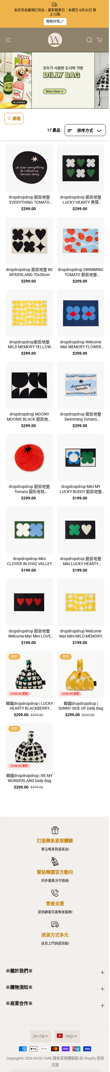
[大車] (99, 40)
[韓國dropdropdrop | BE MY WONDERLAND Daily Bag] (29, 746)
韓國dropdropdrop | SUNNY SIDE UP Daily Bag (80, 706)
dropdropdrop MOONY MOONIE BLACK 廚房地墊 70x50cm (29, 417)
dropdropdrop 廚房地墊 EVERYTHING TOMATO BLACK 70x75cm (29, 200)
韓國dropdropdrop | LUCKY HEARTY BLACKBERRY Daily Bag (29, 706)
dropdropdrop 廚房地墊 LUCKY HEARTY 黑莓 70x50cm (80, 200)
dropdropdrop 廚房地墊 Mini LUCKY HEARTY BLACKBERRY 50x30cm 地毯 (81, 561)
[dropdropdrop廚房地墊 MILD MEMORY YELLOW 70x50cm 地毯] (29, 313)
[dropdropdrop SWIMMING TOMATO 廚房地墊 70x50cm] (80, 240)
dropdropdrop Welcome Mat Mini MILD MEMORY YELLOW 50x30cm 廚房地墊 (80, 634)
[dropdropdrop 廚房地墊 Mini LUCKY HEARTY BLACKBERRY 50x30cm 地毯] (80, 530)
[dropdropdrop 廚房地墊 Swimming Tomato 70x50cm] (80, 385)
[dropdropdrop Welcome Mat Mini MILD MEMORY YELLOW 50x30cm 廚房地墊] (80, 602)
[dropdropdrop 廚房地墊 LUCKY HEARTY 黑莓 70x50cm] (80, 168)
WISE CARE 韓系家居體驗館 (56, 1058)
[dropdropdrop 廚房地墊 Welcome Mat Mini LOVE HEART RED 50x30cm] (29, 602)
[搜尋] (89, 40)
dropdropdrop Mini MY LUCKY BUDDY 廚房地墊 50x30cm (81, 489)
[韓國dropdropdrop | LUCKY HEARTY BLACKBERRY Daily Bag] (29, 674)
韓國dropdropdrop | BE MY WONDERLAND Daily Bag (29, 778)
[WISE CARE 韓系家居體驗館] (55, 40)
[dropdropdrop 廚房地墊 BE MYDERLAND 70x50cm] (29, 240)
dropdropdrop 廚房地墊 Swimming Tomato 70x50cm (80, 417)
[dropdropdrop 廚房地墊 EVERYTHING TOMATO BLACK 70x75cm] (29, 168)
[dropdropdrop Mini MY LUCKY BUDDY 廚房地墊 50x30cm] (80, 457)
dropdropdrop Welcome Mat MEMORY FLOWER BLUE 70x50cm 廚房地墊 (80, 345)
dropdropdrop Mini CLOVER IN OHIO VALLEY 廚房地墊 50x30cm (29, 561)
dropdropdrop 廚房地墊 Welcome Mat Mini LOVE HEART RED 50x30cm (29, 634)
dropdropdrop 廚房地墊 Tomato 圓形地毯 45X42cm (29, 489)
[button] (9, 40)
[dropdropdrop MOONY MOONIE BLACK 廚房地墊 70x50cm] (29, 385)
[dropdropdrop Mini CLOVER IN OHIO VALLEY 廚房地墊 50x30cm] (29, 530)
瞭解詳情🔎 (55, 21)
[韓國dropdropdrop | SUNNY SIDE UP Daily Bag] (80, 674)
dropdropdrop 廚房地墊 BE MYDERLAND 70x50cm (29, 272)
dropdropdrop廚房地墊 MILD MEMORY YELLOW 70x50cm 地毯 (29, 345)
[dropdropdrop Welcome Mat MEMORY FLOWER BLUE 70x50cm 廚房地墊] (80, 313)
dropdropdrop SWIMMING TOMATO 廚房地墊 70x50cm (81, 272)
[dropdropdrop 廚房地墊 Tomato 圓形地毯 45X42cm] (29, 457)
